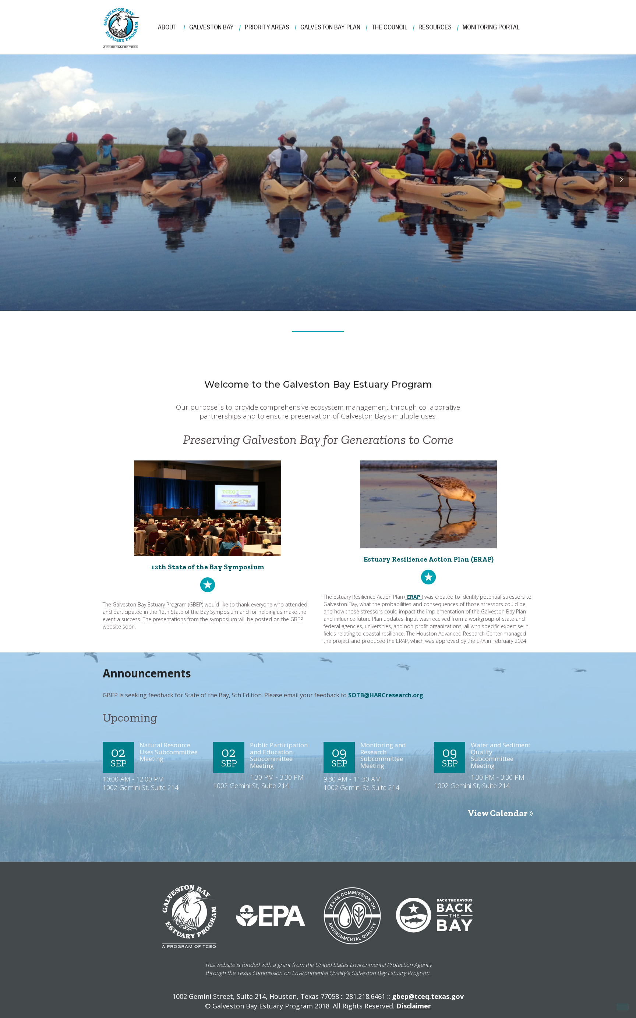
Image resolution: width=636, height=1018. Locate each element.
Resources (435, 27)
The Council (389, 27)
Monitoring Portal (491, 27)
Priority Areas (267, 27)
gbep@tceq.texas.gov (428, 996)
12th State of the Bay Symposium (207, 567)
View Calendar (497, 813)
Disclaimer (413, 1005)
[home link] (121, 28)
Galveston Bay (211, 27)
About (167, 27)
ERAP (414, 596)
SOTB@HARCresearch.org (385, 695)
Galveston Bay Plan (330, 27)
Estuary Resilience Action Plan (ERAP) (429, 559)
